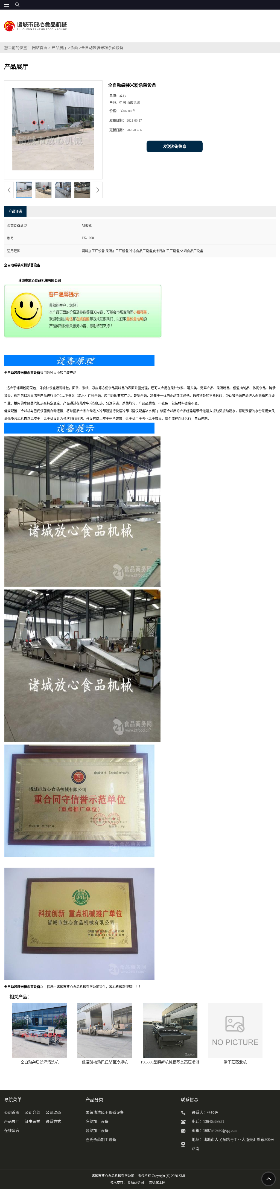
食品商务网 (135, 1183)
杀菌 (74, 48)
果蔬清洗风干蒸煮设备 (105, 1112)
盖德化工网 (157, 1183)
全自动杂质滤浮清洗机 (40, 1062)
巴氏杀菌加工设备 (101, 1140)
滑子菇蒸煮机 (235, 1062)
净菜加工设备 (97, 1122)
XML (182, 1176)
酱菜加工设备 (97, 1131)
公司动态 (53, 1112)
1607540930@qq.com (220, 1131)
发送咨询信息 (174, 146)
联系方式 (53, 1122)
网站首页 (39, 48)
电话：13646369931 (208, 1122)
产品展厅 (59, 48)
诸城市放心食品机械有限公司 (113, 1176)
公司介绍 (32, 1112)
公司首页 (11, 1112)
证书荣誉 (32, 1122)
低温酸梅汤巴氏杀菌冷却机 (105, 1062)
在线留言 (11, 1131)
